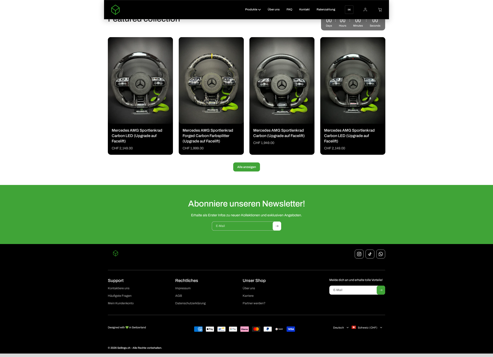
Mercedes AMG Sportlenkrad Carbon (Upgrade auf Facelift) (279, 133)
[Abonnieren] (277, 226)
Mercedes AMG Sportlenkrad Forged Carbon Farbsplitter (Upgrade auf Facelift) (208, 135)
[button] (253, 9)
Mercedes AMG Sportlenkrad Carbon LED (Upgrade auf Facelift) (137, 135)
